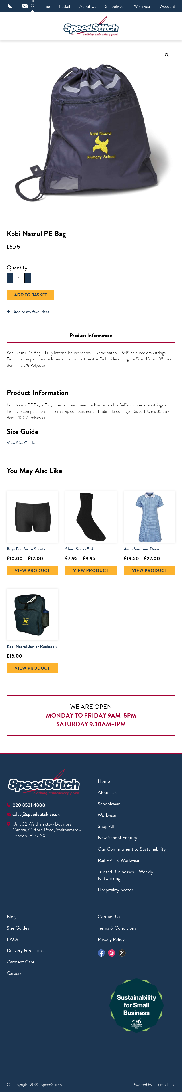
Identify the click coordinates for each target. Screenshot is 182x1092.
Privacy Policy (111, 939)
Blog (11, 916)
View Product (32, 570)
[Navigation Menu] (9, 26)
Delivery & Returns (25, 950)
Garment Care (20, 961)
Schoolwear (115, 6)
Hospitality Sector (115, 889)
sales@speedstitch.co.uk (36, 814)
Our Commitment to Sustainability (132, 849)
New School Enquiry (117, 837)
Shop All (106, 826)
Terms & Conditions (117, 928)
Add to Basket (30, 294)
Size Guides (18, 928)
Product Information (91, 335)
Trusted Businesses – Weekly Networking (125, 875)
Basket (65, 6)
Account (167, 6)
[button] (167, 55)
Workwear (142, 6)
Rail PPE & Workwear (119, 860)
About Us (87, 6)
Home (44, 6)
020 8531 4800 (28, 805)
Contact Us (109, 916)
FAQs (13, 939)
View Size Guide (21, 443)
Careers (14, 973)
